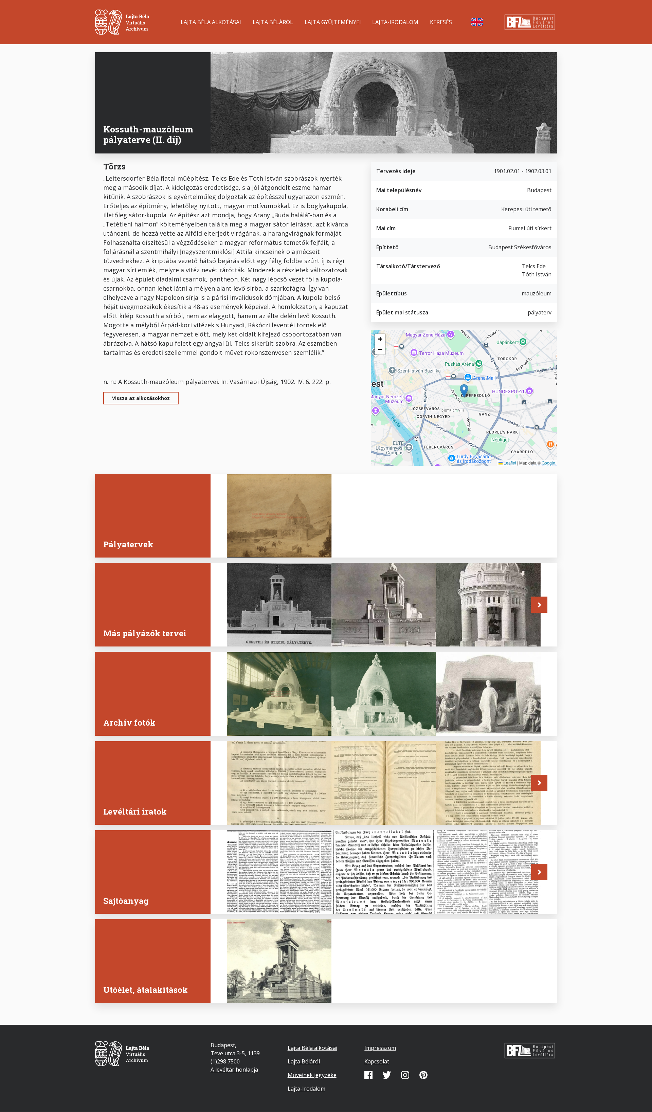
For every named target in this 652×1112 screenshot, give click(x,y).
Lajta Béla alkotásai (211, 22)
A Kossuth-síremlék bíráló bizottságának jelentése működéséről (482, 803)
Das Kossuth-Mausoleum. (376, 901)
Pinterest (423, 1075)
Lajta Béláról (273, 22)
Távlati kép (250, 545)
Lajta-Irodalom (395, 22)
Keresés (441, 22)
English (477, 22)
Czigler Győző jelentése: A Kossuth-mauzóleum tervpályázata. (481, 892)
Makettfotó (250, 723)
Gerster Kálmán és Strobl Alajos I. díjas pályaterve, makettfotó (271, 625)
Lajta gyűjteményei (333, 22)
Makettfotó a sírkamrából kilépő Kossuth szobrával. (482, 718)
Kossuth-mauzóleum (265, 990)
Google (548, 463)
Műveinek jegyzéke (312, 1075)
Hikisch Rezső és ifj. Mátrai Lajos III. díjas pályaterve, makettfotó (483, 625)
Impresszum (380, 1048)
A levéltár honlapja (234, 1069)
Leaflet (509, 463)
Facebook (368, 1075)
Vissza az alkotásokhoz (141, 398)
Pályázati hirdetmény (267, 812)
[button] (464, 391)
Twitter (387, 1075)
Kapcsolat (376, 1061)
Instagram (405, 1075)
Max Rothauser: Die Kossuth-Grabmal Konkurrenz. (277, 897)
